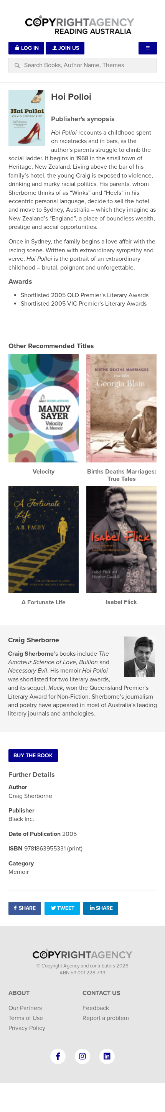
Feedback (95, 1008)
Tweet (65, 908)
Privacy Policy (26, 1028)
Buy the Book (33, 755)
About (19, 993)
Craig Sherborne (33, 640)
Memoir (18, 872)
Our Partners (25, 1008)
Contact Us (101, 993)
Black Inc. (21, 819)
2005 (69, 834)
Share (27, 908)
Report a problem (105, 1018)
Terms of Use (25, 1018)
